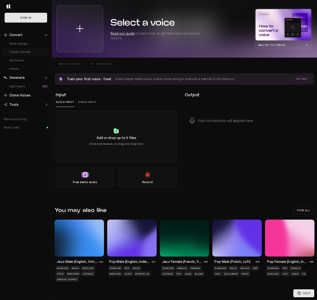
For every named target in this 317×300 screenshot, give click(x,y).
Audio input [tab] (65, 102)
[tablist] (116, 102)
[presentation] (116, 149)
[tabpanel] (116, 149)
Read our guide (122, 33)
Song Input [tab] (87, 102)
